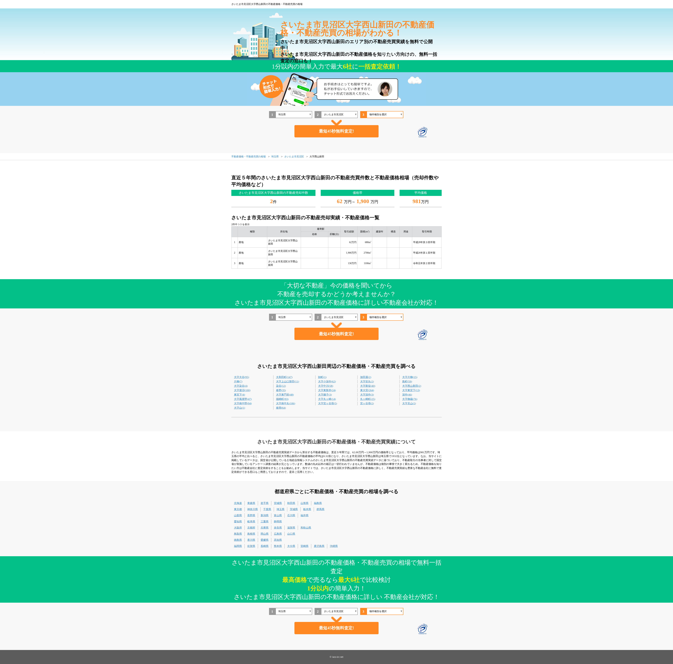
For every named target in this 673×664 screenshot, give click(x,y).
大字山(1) (239, 407)
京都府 (251, 527)
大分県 (291, 546)
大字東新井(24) (327, 390)
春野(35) (281, 390)
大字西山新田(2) (411, 385)
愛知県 (238, 521)
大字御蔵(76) (409, 399)
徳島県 (238, 540)
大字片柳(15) (409, 377)
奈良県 (278, 527)
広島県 (278, 533)
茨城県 (294, 509)
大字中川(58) (325, 385)
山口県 (291, 533)
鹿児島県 (319, 546)
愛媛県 (264, 540)
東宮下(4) (239, 394)
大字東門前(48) (285, 394)
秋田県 (291, 503)
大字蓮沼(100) (242, 390)
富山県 (278, 515)
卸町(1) (322, 377)
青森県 (251, 503)
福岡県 (238, 546)
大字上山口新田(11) (287, 381)
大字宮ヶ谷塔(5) (327, 403)
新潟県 (264, 515)
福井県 (304, 515)
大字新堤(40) (367, 385)
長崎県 (264, 546)
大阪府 (238, 527)
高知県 (278, 540)
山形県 (304, 503)
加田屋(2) (365, 377)
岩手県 (264, 503)
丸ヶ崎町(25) (367, 399)
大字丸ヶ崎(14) (327, 399)
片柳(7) (238, 381)
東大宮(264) (367, 390)
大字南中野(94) (243, 403)
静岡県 (278, 521)
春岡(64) (281, 407)
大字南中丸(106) (285, 403)
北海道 (238, 503)
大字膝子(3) (325, 394)
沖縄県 (334, 546)
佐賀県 (251, 546)
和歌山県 (306, 527)
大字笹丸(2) (367, 381)
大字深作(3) (367, 394)
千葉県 (267, 509)
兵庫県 (264, 527)
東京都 (238, 509)
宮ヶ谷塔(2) (367, 403)
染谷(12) (281, 385)
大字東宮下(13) (411, 390)
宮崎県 (304, 546)
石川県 (291, 515)
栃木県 (307, 509)
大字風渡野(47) (243, 399)
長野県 (251, 515)
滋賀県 (291, 527)
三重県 (264, 521)
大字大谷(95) (241, 377)
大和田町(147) (284, 377)
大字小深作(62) (327, 381)
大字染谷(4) (241, 385)
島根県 (251, 533)
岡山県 (264, 533)
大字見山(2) (409, 403)
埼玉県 (280, 509)
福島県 (318, 503)
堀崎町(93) (282, 399)
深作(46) (407, 394)
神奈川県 (252, 509)
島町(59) (407, 381)
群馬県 (320, 509)
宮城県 (278, 503)
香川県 (251, 540)
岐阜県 (251, 521)
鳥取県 (238, 533)
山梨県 (238, 515)
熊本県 (278, 546)
